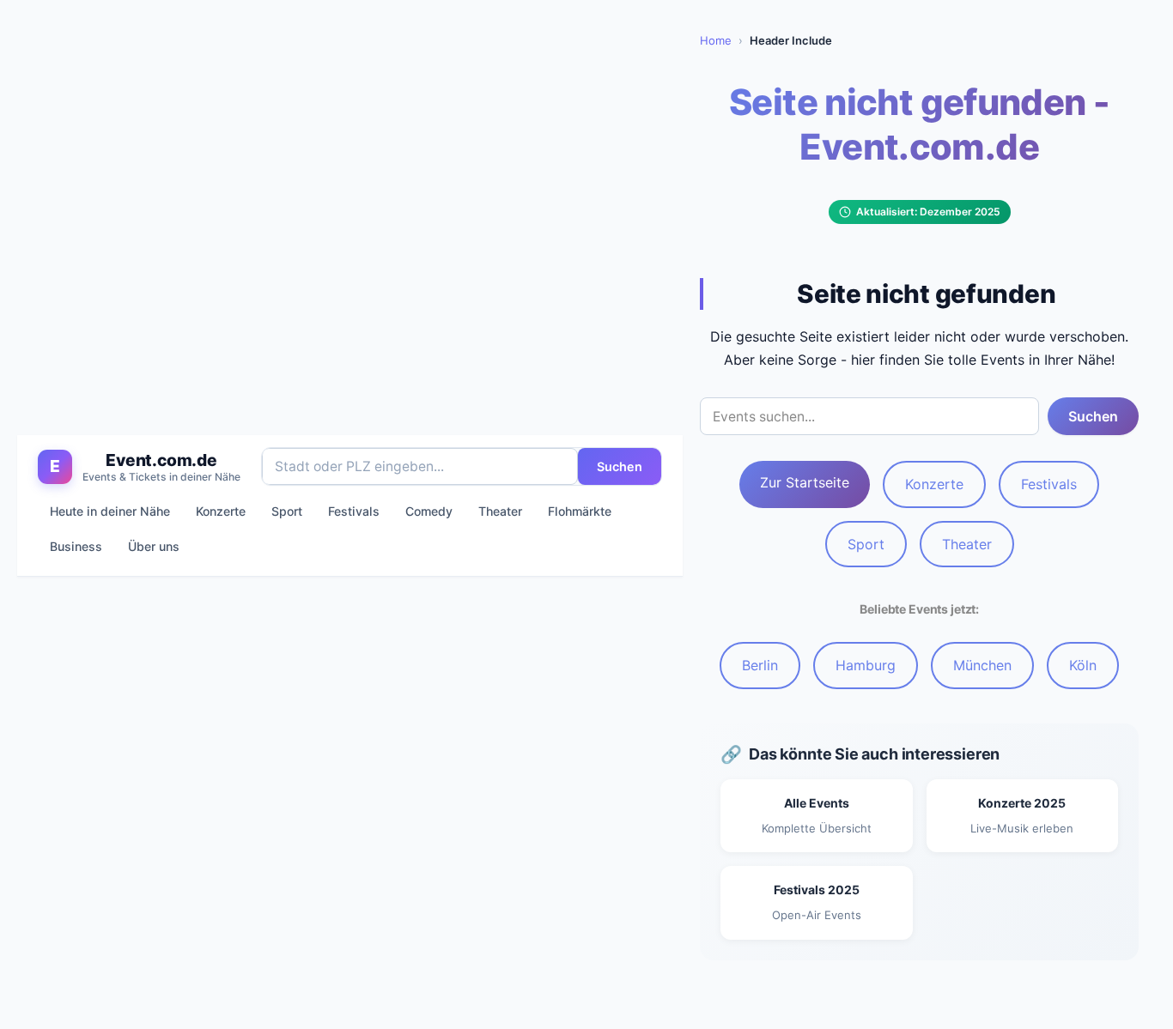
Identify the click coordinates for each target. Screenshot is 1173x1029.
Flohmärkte (579, 511)
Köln (1083, 665)
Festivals (354, 511)
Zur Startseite (804, 482)
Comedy (429, 511)
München (982, 665)
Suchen (619, 466)
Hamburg (866, 665)
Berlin (760, 665)
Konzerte (221, 511)
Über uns (153, 547)
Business (76, 547)
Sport (286, 511)
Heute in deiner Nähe (110, 511)
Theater (500, 511)
